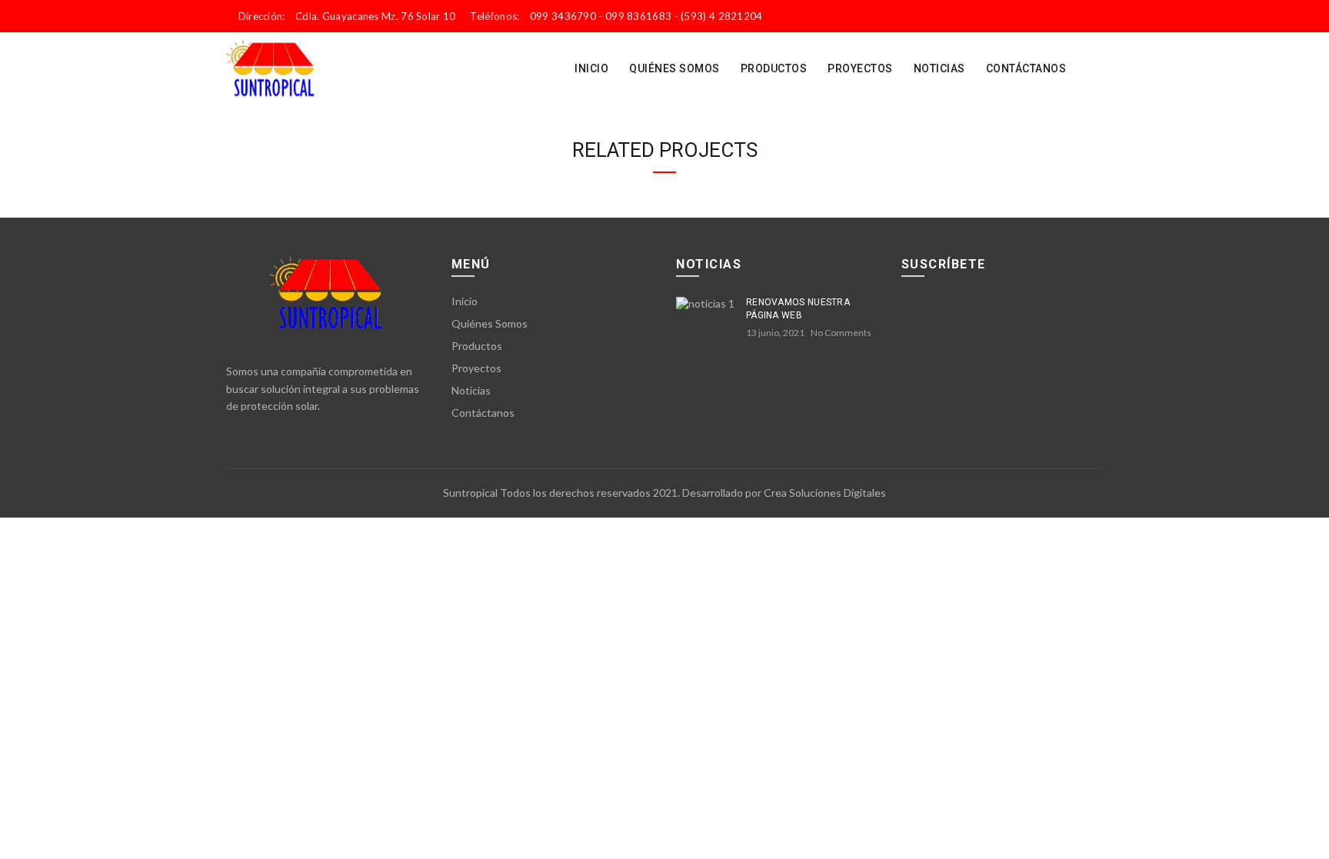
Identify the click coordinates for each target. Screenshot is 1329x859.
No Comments (841, 332)
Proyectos (860, 68)
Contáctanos (1026, 68)
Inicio (591, 68)
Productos (774, 68)
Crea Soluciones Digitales (825, 492)
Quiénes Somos (674, 68)
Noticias (939, 68)
